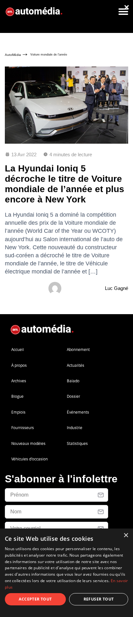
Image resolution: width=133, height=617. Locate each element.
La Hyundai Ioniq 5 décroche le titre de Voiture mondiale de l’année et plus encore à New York (64, 184)
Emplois (18, 412)
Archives (18, 381)
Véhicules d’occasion (29, 459)
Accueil (17, 349)
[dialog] (66, 573)
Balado (73, 381)
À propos (19, 365)
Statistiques (77, 443)
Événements (78, 412)
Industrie (74, 428)
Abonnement (78, 349)
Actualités (75, 365)
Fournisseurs (22, 428)
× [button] (125, 535)
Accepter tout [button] (35, 599)
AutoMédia (13, 55)
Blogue (17, 396)
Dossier (73, 396)
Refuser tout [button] (99, 599)
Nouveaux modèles (28, 443)
